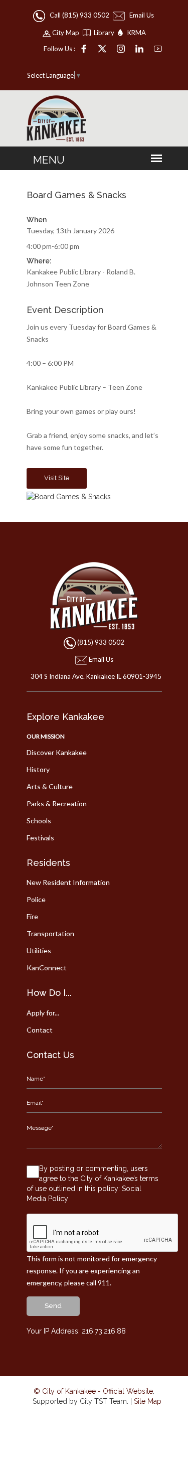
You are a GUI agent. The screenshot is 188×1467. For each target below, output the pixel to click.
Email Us (140, 15)
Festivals (40, 837)
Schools (39, 820)
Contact (40, 1029)
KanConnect (47, 967)
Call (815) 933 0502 (78, 15)
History (38, 769)
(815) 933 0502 (100, 642)
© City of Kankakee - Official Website (93, 1391)
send (53, 1305)
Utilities (39, 950)
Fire (32, 916)
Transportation (50, 933)
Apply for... (43, 1012)
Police (36, 899)
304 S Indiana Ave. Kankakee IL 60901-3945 (96, 676)
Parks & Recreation (57, 803)
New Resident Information (68, 882)
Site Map (147, 1401)
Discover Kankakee (57, 752)
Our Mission (46, 736)
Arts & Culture (50, 786)
